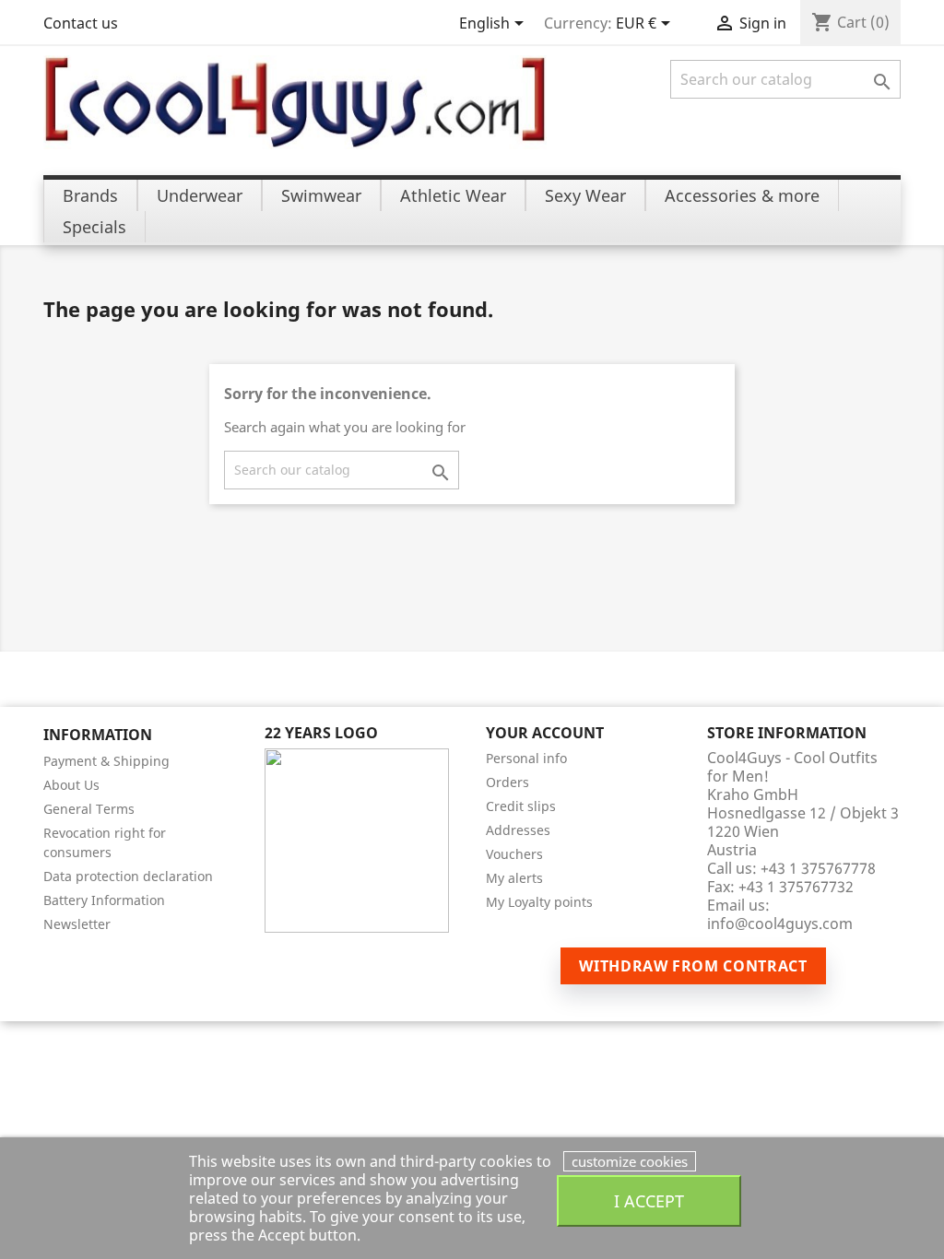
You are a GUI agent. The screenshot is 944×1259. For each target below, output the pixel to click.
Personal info (526, 758)
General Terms (89, 809)
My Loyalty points (539, 902)
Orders (507, 782)
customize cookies (630, 1161)
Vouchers (514, 854)
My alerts (514, 878)
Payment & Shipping (106, 761)
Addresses (518, 830)
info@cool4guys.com (780, 923)
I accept (649, 1200)
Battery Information (104, 900)
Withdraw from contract (693, 966)
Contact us (80, 23)
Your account (545, 733)
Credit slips (521, 806)
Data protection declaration (128, 876)
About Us (71, 785)
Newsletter (77, 924)
